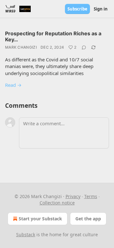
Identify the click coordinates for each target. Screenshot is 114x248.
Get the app (88, 219)
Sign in (101, 9)
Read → (13, 85)
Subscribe (77, 9)
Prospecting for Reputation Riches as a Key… (53, 36)
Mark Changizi (21, 47)
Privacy (73, 196)
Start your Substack (40, 219)
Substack (25, 234)
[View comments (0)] (84, 47)
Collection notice (57, 203)
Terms (90, 196)
